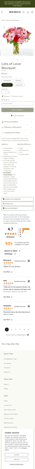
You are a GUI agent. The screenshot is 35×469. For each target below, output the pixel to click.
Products (7, 368)
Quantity (4, 89)
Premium (7, 85)
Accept (16, 455)
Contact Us (7, 405)
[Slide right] (22, 60)
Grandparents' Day (10, 359)
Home (3, 20)
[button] (24, 12)
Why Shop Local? (10, 410)
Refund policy (8, 423)
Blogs (6, 389)
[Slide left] (13, 60)
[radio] (25, 229)
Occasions (7, 363)
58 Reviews (12, 237)
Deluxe (18, 80)
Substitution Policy (10, 427)
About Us (7, 372)
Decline (16, 459)
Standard (7, 80)
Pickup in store (17, 96)
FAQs (6, 401)
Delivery (7, 96)
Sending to (8, 100)
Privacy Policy (9, 418)
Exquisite (19, 85)
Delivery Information (11, 414)
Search (6, 384)
